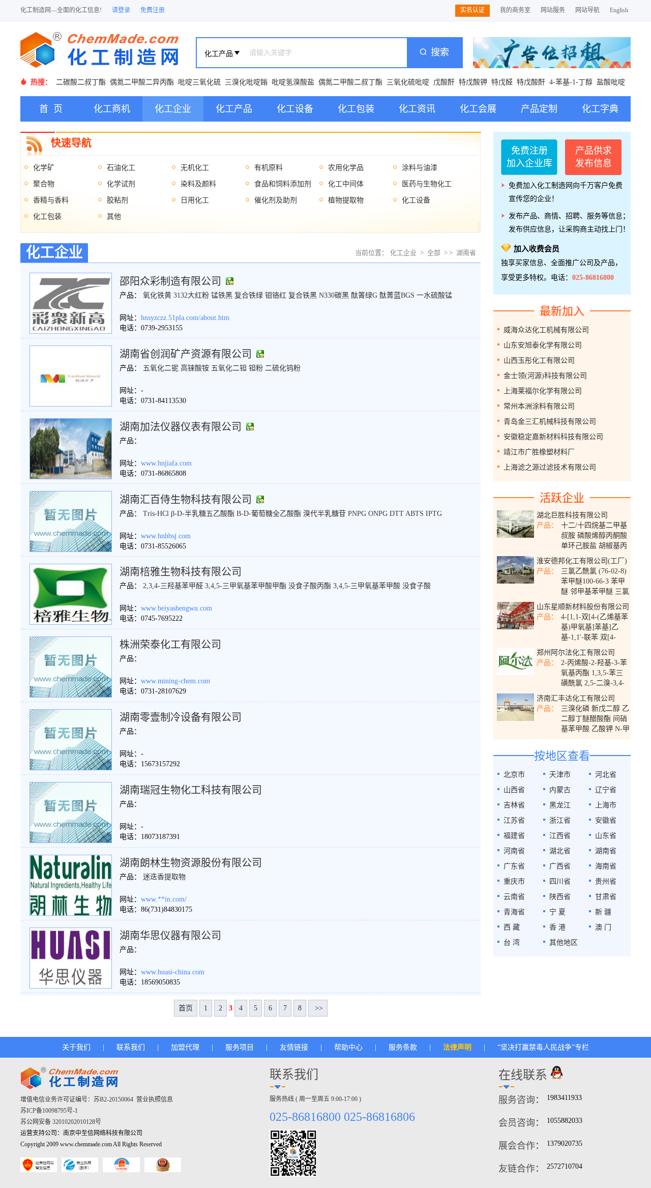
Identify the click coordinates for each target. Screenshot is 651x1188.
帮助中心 (348, 1047)
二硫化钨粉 (283, 368)
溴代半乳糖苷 (324, 513)
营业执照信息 (154, 1099)
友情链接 (294, 1047)
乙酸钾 (602, 729)
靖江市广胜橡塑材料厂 (539, 452)
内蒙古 (560, 790)
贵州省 (605, 881)
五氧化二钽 (229, 368)
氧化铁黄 (157, 295)
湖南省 (466, 252)
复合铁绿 (248, 295)
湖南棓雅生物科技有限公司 (181, 571)
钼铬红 (275, 295)
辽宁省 (605, 790)
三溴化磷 (575, 708)
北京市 (514, 774)
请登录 (121, 10)
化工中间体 (346, 184)
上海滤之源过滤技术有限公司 (550, 467)
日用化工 (195, 200)
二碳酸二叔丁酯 (81, 82)
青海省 (514, 912)
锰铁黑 (221, 295)
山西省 (514, 790)
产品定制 (539, 109)
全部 (433, 252)
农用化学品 (346, 167)
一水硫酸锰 (434, 295)
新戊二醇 (605, 708)
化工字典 (600, 109)
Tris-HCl (156, 513)
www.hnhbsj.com (166, 536)
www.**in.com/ (164, 899)
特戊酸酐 (531, 82)
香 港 (557, 927)
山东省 (605, 835)
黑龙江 (560, 805)
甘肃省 (605, 897)
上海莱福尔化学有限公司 (543, 391)
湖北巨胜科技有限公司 (572, 515)
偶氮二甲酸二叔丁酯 (350, 82)
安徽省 (605, 820)
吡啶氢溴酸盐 (293, 82)
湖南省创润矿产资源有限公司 (186, 354)
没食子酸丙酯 (309, 586)
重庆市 (514, 881)
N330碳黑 (334, 295)
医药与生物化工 (427, 184)
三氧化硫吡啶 (408, 82)
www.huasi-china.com (172, 972)
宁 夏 (557, 912)
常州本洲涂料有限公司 (539, 406)
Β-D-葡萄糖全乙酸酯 (268, 513)
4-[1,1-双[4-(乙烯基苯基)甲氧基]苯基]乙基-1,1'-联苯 (594, 627)
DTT (397, 513)
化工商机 (112, 109)
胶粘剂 (117, 200)
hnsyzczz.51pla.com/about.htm (185, 318)
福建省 (514, 835)
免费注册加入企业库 (529, 157)
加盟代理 (185, 1047)
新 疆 (603, 912)
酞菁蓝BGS (397, 295)
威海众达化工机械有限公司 (546, 330)
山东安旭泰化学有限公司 (543, 345)
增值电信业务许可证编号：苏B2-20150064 (76, 1099)
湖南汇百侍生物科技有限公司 (186, 499)
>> (318, 1008)
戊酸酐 (444, 82)
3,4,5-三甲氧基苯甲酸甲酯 (245, 586)
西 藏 (512, 927)
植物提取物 (346, 200)
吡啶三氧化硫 (199, 82)
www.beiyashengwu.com (176, 608)
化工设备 (295, 109)
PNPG (357, 513)
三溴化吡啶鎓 (246, 82)
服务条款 (403, 1047)
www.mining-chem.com (175, 681)
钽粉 (256, 368)
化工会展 (478, 109)
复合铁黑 (302, 295)
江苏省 (514, 820)
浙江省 (560, 820)
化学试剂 (121, 184)
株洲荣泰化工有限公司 (170, 644)
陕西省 (560, 897)
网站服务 (553, 10)
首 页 (51, 109)
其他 (114, 216)
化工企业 (173, 109)
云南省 (514, 897)
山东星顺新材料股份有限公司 (583, 607)
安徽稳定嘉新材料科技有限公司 (553, 437)
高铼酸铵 (195, 368)
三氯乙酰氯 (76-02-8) (594, 571)
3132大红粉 (191, 295)
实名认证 (472, 10)
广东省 (514, 866)
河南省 (514, 851)
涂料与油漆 (419, 167)
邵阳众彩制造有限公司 (170, 281)
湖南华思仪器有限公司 (170, 935)
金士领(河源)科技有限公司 (545, 376)
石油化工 (121, 167)
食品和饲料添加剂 (282, 184)
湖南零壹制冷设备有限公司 (181, 717)
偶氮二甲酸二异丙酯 (142, 82)
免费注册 (152, 10)
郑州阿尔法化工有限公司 (576, 652)
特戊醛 (502, 82)
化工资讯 (417, 109)
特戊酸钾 (473, 82)
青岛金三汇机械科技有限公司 (550, 421)
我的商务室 (515, 10)
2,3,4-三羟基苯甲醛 (173, 586)
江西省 (560, 835)
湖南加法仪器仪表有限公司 (181, 426)
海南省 (605, 866)
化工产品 (234, 109)
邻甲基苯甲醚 (591, 591)
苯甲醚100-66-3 (585, 581)
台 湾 (512, 942)
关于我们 (76, 1047)
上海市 (605, 805)
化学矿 (43, 167)
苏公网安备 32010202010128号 (60, 1121)
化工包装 (356, 109)
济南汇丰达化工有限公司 (576, 698)
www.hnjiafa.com (166, 463)
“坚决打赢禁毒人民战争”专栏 (543, 1047)
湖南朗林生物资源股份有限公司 (191, 862)
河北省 (605, 774)
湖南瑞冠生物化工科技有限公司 (191, 790)
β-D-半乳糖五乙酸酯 (202, 513)
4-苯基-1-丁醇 (571, 82)
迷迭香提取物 (164, 877)
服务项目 (239, 1047)
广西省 (560, 866)
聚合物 (43, 184)
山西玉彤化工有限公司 (539, 360)
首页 (186, 1008)
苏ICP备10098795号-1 (49, 1110)
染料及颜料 (198, 184)
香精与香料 (51, 200)
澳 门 (603, 927)
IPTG (434, 513)
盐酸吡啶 (611, 82)
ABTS (414, 513)
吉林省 (514, 805)
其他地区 (563, 942)
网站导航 (587, 10)
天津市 (560, 774)
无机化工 (195, 167)
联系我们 (130, 1047)
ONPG (378, 513)
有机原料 (268, 167)
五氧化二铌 (161, 368)
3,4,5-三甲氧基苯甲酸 (366, 586)
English (619, 10)
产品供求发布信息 (593, 157)
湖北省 (560, 851)
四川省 (560, 881)
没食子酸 (416, 586)
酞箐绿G (364, 295)
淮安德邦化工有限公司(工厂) (582, 561)
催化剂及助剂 (275, 200)
